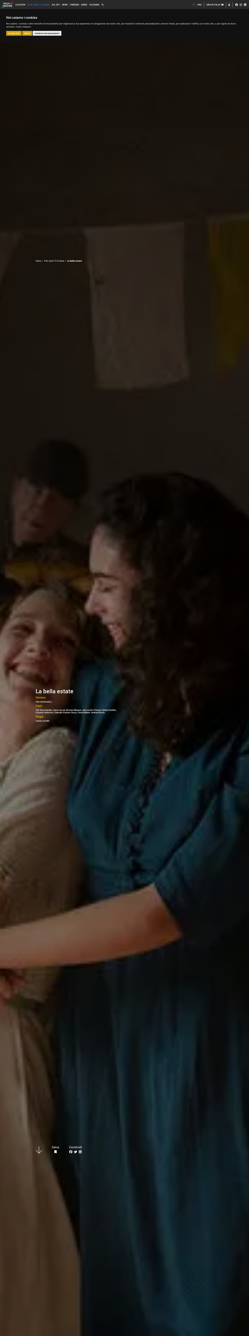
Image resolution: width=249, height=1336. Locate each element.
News (65, 5)
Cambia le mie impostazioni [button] (47, 33)
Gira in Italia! (213, 5)
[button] (103, 4)
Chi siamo (94, 5)
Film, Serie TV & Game (38, 5)
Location (20, 5)
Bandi (84, 5)
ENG (200, 5)
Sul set (56, 5)
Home (38, 261)
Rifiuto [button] (27, 33)
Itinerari (74, 5)
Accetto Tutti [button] (14, 33)
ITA (193, 5)
